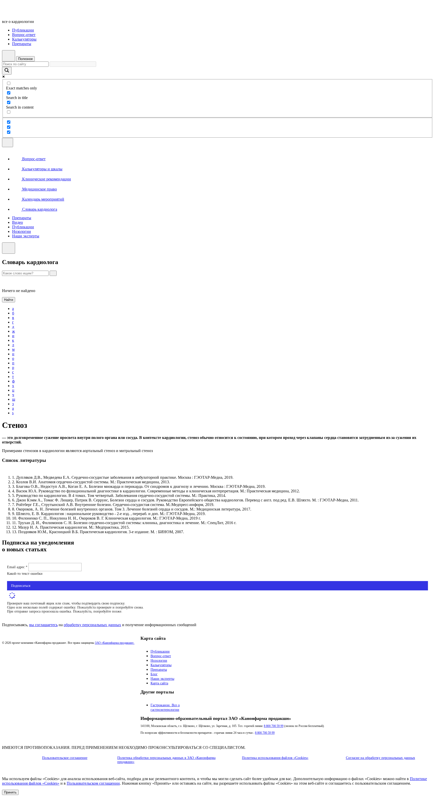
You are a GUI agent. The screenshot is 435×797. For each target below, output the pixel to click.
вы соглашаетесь (43, 625)
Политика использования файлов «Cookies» (275, 758)
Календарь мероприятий (42, 199)
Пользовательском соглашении (93, 783)
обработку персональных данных (92, 625)
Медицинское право (39, 189)
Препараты (21, 44)
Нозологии (21, 231)
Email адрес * (17, 567)
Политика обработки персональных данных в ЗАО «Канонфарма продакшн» (166, 760)
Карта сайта (159, 683)
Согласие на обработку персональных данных (380, 758)
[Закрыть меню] (8, 248)
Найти (8, 300)
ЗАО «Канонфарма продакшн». (114, 643)
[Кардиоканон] (36, 13)
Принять (10, 792)
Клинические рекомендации (46, 179)
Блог (154, 674)
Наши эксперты (25, 236)
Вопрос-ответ (23, 35)
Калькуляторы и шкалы (41, 169)
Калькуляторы (24, 39)
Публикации (23, 30)
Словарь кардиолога (39, 209)
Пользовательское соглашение (64, 758)
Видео (17, 222)
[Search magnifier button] (7, 71)
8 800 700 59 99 (273, 726)
